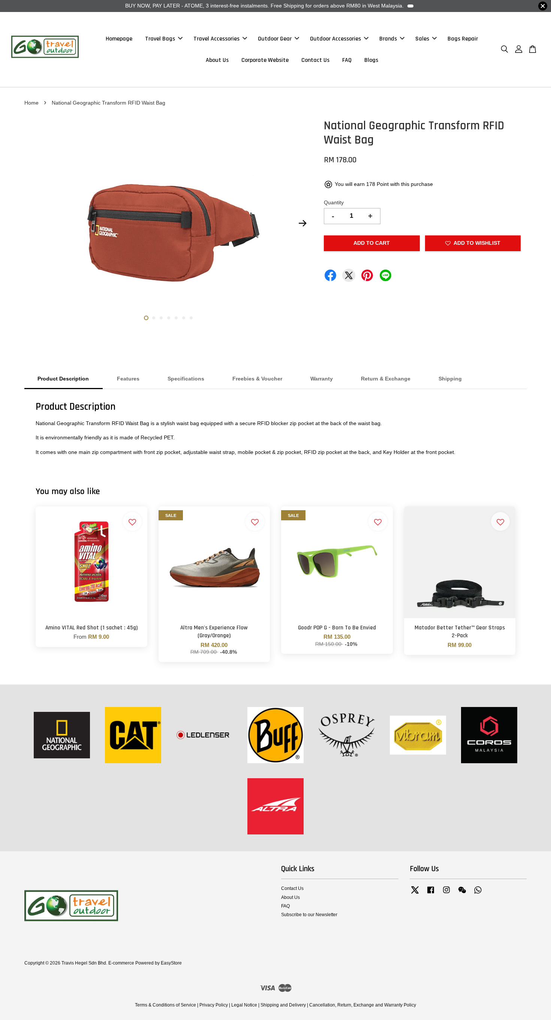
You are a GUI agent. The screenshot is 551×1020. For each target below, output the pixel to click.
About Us (217, 60)
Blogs (371, 60)
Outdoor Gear (275, 39)
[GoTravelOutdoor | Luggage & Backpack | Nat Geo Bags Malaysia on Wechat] (462, 893)
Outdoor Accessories (335, 39)
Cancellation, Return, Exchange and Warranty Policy (362, 1005)
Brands (388, 39)
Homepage (119, 39)
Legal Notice (244, 1005)
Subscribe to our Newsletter (309, 914)
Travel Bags (160, 39)
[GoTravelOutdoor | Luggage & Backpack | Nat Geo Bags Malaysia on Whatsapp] (478, 893)
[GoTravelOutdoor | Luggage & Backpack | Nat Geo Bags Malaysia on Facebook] (430, 893)
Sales (422, 39)
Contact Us (315, 60)
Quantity (334, 202)
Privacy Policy (213, 1005)
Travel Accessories (216, 39)
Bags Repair (463, 39)
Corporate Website (265, 60)
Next (302, 223)
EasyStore (171, 963)
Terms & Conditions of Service (165, 1005)
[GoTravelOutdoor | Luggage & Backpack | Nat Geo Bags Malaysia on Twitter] (415, 893)
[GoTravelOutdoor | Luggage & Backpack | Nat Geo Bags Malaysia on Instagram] (446, 893)
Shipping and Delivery (283, 1005)
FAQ (347, 60)
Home (31, 103)
